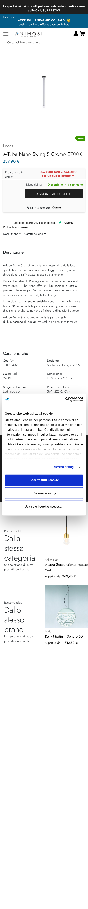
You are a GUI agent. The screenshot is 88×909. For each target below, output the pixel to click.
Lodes (8, 146)
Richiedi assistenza (15, 227)
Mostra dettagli (65, 467)
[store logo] (27, 34)
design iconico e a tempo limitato (44, 24)
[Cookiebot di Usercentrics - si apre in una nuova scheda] (65, 399)
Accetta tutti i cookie (44, 479)
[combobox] (44, 42)
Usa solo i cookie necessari (44, 506)
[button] (9, 17)
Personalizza (42, 493)
